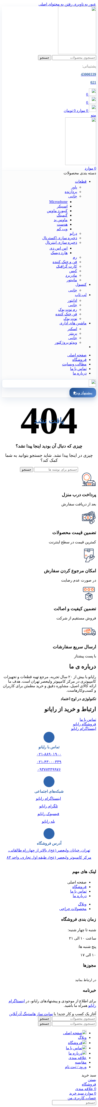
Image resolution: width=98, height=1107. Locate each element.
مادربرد (71, 275)
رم (75, 257)
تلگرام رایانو (48, 806)
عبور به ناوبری (84, 4)
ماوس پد (61, 220)
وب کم (62, 229)
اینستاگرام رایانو (48, 798)
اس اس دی (58, 248)
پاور (74, 187)
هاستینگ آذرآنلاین (22, 1014)
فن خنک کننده (66, 314)
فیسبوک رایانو (48, 814)
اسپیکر (62, 206)
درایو (73, 233)
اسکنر (72, 329)
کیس (73, 271)
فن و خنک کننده (65, 262)
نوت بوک (70, 319)
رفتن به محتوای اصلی (56, 4)
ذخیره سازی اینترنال (61, 242)
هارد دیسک (59, 253)
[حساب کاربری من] (92, 385)
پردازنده (71, 192)
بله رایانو (48, 821)
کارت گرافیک (66, 266)
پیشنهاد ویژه (82, 393)
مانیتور (72, 280)
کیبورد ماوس (57, 211)
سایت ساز (45, 1014)
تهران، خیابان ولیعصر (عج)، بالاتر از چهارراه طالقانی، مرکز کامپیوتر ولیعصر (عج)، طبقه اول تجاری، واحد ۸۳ (49, 853)
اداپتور (72, 300)
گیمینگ (62, 215)
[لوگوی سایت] (77, 53)
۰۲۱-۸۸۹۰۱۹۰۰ (49, 754)
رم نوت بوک (67, 309)
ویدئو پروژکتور (66, 342)
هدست (62, 224)
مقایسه (81, 1062)
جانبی (72, 196)
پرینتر (73, 333)
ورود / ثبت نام (76, 1067)
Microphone (58, 202)
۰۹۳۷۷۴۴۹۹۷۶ (49, 769)
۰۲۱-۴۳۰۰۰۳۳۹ (49, 762)
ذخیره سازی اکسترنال (59, 238)
